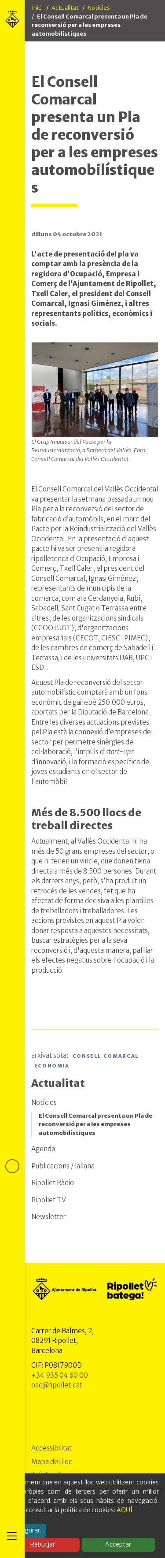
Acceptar (118, 1544)
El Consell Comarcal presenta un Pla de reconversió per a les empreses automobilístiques (95, 1124)
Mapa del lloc (51, 1462)
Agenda (43, 1149)
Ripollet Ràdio (52, 1183)
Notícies (99, 7)
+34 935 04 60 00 (59, 1375)
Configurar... (26, 1530)
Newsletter (48, 1216)
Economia (52, 1066)
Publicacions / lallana (63, 1166)
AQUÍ (124, 1510)
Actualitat (65, 7)
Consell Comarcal (106, 1056)
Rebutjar (42, 1544)
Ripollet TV (48, 1200)
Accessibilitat (51, 1448)
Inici (37, 7)
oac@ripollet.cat (56, 1385)
